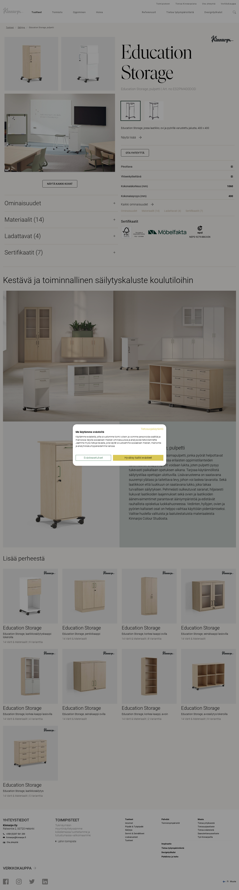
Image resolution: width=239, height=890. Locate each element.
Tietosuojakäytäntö (152, 428)
